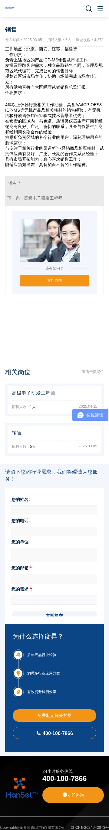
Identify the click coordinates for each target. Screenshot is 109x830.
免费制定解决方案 (54, 715)
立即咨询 (54, 280)
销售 (16, 432)
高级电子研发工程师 (43, 198)
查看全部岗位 (93, 372)
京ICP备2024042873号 (90, 827)
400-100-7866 (54, 733)
